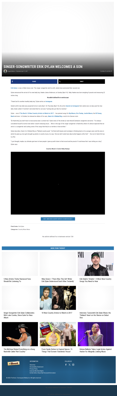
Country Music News (24, 229)
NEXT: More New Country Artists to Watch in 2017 (58, 219)
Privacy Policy (34, 369)
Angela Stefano (11, 71)
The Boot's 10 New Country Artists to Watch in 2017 (37, 113)
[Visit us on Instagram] (74, 365)
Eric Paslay (79, 113)
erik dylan (21, 226)
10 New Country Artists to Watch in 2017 (57, 313)
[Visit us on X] (70, 365)
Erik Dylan (14, 88)
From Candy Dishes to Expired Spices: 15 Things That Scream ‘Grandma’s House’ (57, 350)
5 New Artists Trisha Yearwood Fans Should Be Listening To (17, 280)
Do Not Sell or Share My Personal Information (43, 373)
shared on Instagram (72, 106)
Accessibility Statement (36, 367)
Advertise (32, 365)
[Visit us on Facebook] (66, 365)
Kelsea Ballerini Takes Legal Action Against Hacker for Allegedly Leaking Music (96, 350)
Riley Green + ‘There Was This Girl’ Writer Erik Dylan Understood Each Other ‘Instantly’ (58, 280)
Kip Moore (72, 113)
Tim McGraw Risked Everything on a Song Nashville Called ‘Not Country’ (19, 350)
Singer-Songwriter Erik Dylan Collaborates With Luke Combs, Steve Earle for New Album (19, 315)
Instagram (49, 101)
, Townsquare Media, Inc (23, 378)
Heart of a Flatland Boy (55, 116)
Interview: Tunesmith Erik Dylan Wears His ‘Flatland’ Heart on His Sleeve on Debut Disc (95, 315)
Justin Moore (88, 113)
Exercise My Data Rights (37, 371)
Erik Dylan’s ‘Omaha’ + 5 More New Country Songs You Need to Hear (95, 280)
